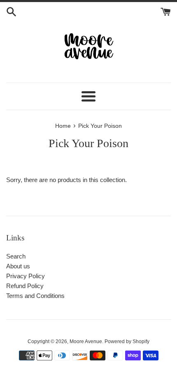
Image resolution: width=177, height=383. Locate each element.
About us (18, 266)
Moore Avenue (86, 341)
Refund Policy (25, 285)
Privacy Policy (25, 275)
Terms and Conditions (35, 295)
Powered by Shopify (127, 341)
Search (16, 256)
